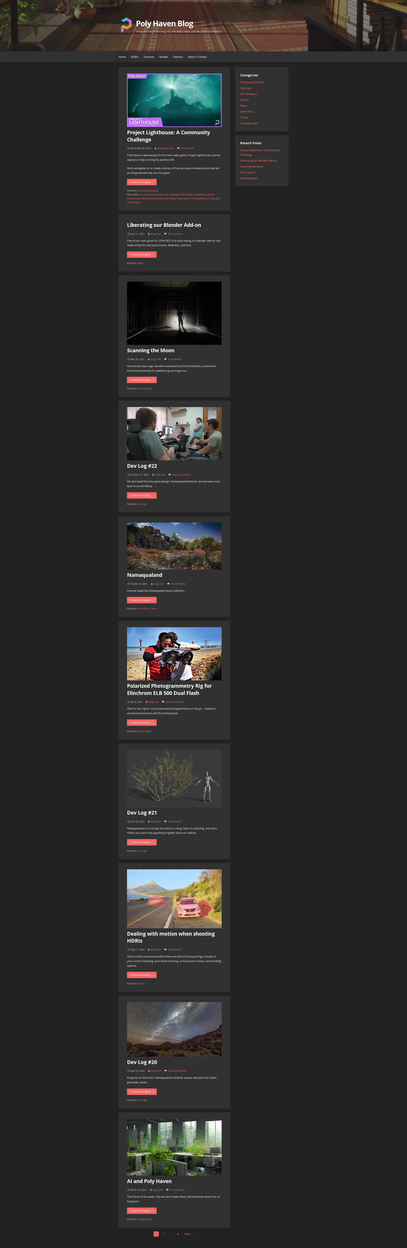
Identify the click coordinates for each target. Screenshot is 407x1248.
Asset (146, 194)
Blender (159, 194)
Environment (133, 198)
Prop (212, 198)
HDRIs (134, 57)
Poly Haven (183, 198)
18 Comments (178, 583)
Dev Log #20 (142, 1062)
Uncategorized (145, 388)
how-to (141, 983)
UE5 (218, 198)
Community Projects (148, 190)
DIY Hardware (144, 731)
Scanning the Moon (150, 350)
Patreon (178, 57)
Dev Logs (142, 503)
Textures (148, 57)
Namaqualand (144, 574)
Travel (153, 608)
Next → (188, 1234)
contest (210, 194)
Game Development (151, 198)
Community (186, 194)
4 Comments (174, 359)
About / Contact (197, 57)
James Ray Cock (165, 148)
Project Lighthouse (199, 198)
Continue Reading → (142, 182)
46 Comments (175, 233)
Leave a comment (181, 474)
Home (122, 57)
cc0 (166, 194)
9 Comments (187, 148)
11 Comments (177, 1189)
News (140, 263)
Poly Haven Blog (164, 23)
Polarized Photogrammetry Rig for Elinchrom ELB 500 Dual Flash (169, 689)
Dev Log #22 (142, 465)
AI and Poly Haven (149, 1181)
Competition (199, 194)
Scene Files (143, 608)
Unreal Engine (134, 202)
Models (163, 57)
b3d (152, 194)
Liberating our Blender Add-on (164, 224)
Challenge (174, 194)
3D (140, 194)
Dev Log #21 (142, 812)
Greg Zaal (156, 233)
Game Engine (169, 198)
